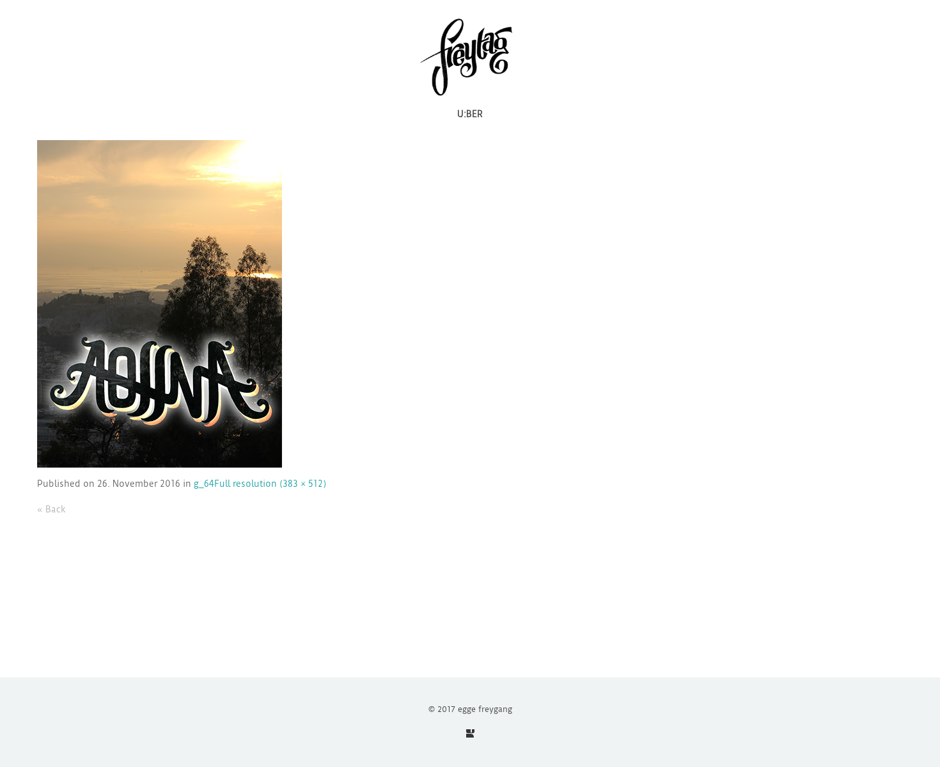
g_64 (204, 483)
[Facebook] (470, 733)
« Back (51, 509)
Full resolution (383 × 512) (270, 483)
